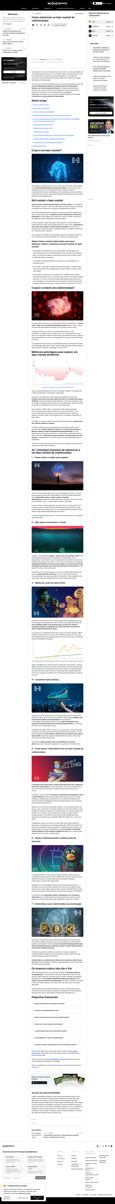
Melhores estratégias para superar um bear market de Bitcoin (52, 115)
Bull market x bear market (41, 108)
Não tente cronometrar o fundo (43, 125)
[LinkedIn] (44, 25)
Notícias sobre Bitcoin (91, 1160)
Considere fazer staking (41, 132)
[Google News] (111, 1146)
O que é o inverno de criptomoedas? (44, 112)
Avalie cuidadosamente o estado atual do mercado (49, 139)
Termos (78, 1194)
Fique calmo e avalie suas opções (44, 121)
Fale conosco (61, 1158)
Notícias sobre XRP (90, 1157)
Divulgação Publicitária (102, 1161)
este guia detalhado (62, 730)
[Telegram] (40, 25)
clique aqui (35, 1067)
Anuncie (59, 1155)
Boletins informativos (77, 1169)
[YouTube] (33, 25)
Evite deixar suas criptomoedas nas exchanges (48, 142)
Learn (33, 13)
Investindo (38, 13)
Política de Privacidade (9, 77)
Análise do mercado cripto (91, 1164)
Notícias (73, 1155)
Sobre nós (60, 1161)
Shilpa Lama (43, 59)
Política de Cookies (25, 1193)
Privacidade (84, 1194)
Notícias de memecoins (88, 1186)
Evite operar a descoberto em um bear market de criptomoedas (54, 135)
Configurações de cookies (104, 1194)
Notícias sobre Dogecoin (89, 1178)
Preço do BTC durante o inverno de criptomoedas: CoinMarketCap (57, 387)
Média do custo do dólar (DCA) (43, 128)
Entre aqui (22, 83)
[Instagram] (48, 25)
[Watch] (101, 126)
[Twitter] (37, 25)
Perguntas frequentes (39, 146)
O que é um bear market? (41, 105)
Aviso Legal (93, 1194)
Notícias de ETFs (90, 1190)
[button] (13, 1159)
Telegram (63, 1059)
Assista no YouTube (93, 140)
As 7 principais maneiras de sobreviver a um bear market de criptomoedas (56, 119)
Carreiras (60, 1164)
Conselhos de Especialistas (75, 1165)
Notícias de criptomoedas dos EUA (91, 1173)
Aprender (74, 1158)
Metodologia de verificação (103, 1156)
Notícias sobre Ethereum (89, 1169)
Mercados (74, 1161)
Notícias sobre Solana (91, 1182)
